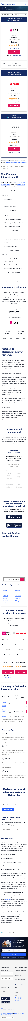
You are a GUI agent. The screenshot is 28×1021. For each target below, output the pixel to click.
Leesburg (5, 595)
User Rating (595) (14, 48)
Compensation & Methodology (7, 1013)
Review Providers (4, 970)
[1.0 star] (10, 45)
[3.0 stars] (14, 45)
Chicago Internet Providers (20, 970)
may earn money (5, 1)
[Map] (14, 559)
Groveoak (17, 598)
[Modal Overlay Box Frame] (14, 948)
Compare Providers (5, 967)
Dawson (5, 590)
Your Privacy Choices (7, 1014)
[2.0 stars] (12, 45)
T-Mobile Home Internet (4, 704)
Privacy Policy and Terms (19, 1013)
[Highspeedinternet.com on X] (18, 998)
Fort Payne (18, 595)
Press (16, 995)
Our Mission (17, 990)
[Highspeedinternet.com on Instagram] (21, 998)
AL (6, 932)
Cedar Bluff (18, 593)
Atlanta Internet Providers (20, 982)
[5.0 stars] (18, 45)
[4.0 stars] (16, 45)
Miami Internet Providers (20, 979)
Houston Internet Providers (20, 972)
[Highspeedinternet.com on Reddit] (15, 1000)
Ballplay (17, 601)
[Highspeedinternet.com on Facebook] (15, 998)
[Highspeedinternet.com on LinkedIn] (18, 1000)
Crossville (5, 593)
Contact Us (17, 992)
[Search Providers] (11, 973)
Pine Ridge (6, 602)
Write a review (8, 809)
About (16, 987)
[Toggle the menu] (25, 4)
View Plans (12, 52)
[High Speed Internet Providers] (8, 4)
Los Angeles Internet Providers (21, 967)
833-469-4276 (16, 55)
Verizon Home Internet (4, 711)
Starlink (4, 716)
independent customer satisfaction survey (15, 162)
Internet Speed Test (5, 987)
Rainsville (17, 590)
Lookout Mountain (5, 599)
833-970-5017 (16, 152)
